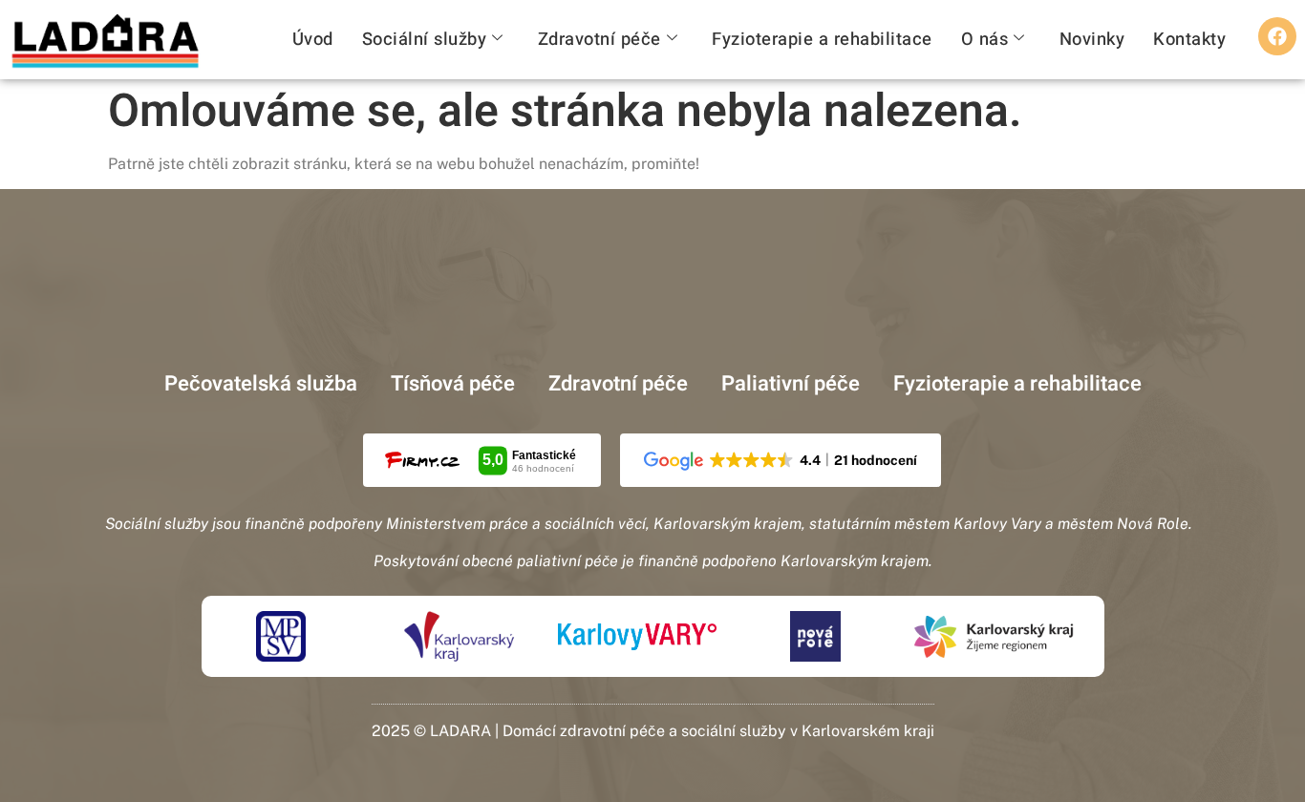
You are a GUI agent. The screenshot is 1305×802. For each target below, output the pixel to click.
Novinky (1092, 40)
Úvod (312, 40)
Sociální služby (424, 40)
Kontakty (1189, 40)
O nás (985, 40)
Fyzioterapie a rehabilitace (822, 40)
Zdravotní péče (599, 40)
